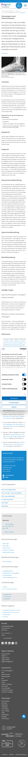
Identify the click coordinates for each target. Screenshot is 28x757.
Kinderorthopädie (5, 676)
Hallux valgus (6, 543)
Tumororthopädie (5, 688)
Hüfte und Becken (5, 674)
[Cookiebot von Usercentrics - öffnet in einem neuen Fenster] (20, 349)
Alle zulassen (14, 398)
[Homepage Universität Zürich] (8, 728)
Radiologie (4, 716)
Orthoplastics (4, 680)
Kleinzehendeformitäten (8, 552)
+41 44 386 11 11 (8, 633)
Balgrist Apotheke (5, 654)
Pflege (3, 712)
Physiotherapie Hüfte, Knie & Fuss (11, 612)
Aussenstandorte (8, 638)
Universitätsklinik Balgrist (7, 11)
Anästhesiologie (5, 701)
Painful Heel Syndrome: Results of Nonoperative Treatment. (14, 444)
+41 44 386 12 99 (9, 526)
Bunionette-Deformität (8, 550)
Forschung (5, 616)
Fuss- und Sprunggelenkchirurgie (9, 12)
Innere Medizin (5, 709)
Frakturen (5, 587)
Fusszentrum (7, 599)
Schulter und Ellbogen (6, 684)
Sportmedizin (4, 686)
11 (16, 192)
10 (14, 175)
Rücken (3, 682)
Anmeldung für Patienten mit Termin (11, 610)
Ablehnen (14, 407)
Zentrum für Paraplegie (7, 692)
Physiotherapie (5, 714)
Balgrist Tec (4, 655)
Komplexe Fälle (7, 594)
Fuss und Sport (7, 596)
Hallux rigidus (6, 545)
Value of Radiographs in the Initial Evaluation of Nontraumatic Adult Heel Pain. (14, 424)
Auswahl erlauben (14, 402)
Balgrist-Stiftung (5, 659)
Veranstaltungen (6, 614)
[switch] (24, 379)
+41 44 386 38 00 (9, 475)
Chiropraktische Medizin (7, 690)
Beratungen (4, 703)
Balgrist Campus (5, 657)
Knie (2, 678)
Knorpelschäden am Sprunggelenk (11, 573)
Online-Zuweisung (9, 532)
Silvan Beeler (4, 53)
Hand (2, 672)
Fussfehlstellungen (7, 575)
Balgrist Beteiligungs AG (7, 661)
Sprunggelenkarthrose (8, 571)
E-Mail (6, 477)
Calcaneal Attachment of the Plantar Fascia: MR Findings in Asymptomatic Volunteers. (14, 436)
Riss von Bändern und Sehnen (10, 589)
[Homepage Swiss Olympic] (11, 735)
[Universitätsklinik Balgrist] (3, 5)
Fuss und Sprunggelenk (7, 670)
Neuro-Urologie (5, 710)
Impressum (4, 754)
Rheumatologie (5, 718)
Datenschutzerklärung (20, 754)
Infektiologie (4, 707)
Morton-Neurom (7, 548)
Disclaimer (11, 754)
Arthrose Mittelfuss (7, 561)
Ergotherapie (4, 705)
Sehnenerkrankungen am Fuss (10, 577)
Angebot (18, 11)
